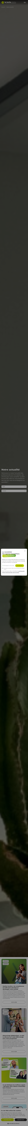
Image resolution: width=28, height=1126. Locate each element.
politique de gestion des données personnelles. (13, 571)
